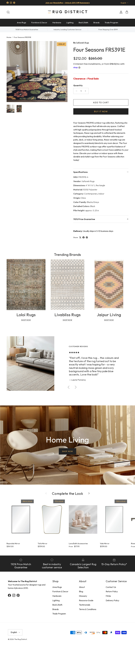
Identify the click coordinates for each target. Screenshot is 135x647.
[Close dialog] (117, 291)
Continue (41, 345)
